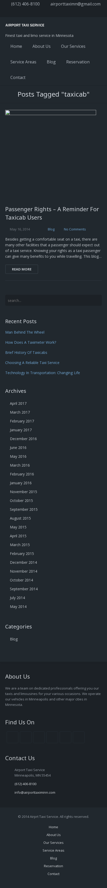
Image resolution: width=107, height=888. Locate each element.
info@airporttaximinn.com (35, 792)
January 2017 (21, 429)
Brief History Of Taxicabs (26, 352)
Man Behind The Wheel (24, 332)
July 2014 (17, 597)
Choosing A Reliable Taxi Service (32, 362)
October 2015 (21, 500)
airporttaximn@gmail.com (75, 4)
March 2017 (20, 412)
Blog (51, 229)
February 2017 (22, 421)
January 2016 (21, 482)
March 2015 (20, 544)
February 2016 (22, 474)
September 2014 (24, 588)
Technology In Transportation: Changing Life (42, 372)
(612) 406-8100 (25, 4)
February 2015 (22, 553)
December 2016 (23, 438)
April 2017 (18, 403)
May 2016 (18, 456)
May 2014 (18, 606)
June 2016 (18, 447)
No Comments (75, 229)
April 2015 (18, 535)
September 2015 (24, 509)
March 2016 (20, 465)
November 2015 (23, 491)
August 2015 (20, 518)
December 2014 (23, 562)
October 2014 (21, 580)
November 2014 (23, 571)
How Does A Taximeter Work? (30, 342)
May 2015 (18, 527)
